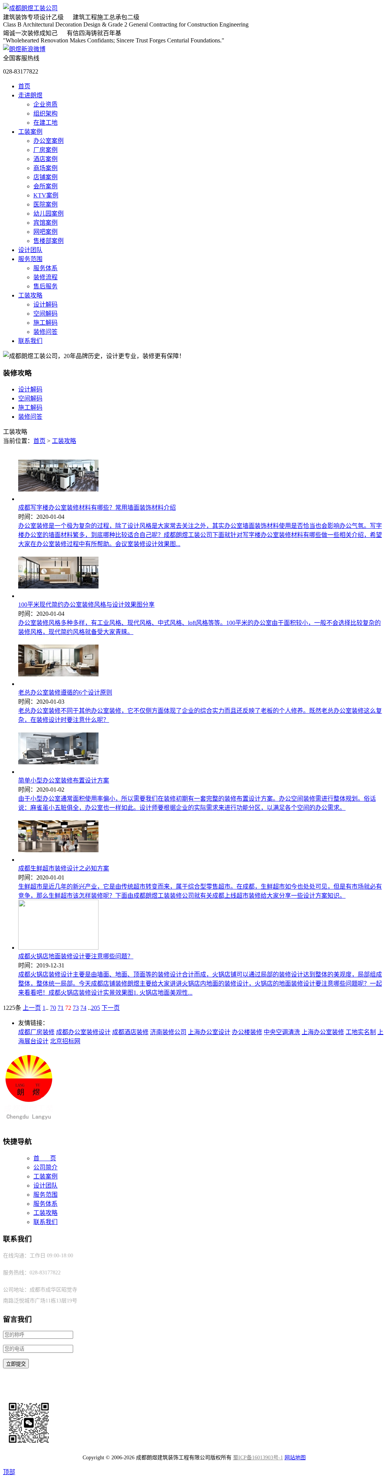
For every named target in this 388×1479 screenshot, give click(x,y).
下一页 (111, 1008)
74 (83, 1008)
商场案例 (45, 168)
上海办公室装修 (323, 1032)
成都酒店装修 (130, 1032)
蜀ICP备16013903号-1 (258, 1457)
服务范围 (30, 259)
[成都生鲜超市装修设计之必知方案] (58, 859)
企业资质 (45, 104)
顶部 (9, 1472)
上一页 (32, 1008)
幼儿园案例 (48, 213)
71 (61, 1008)
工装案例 (30, 131)
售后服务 (45, 286)
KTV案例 (45, 195)
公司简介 (45, 1167)
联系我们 (30, 341)
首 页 (44, 1158)
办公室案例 (48, 141)
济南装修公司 (168, 1032)
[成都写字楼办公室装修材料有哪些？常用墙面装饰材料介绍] (58, 499)
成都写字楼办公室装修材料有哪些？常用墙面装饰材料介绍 (97, 507)
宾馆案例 (45, 222)
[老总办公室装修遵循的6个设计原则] (58, 684)
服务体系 (45, 268)
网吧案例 (45, 232)
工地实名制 (361, 1032)
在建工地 (45, 122)
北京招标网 (65, 1041)
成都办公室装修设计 (83, 1032)
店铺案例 (45, 177)
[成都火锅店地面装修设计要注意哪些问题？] (58, 947)
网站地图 (295, 1457)
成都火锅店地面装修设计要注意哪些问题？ (75, 956)
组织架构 (45, 113)
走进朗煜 (30, 95)
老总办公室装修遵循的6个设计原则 (65, 692)
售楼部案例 (48, 241)
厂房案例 (45, 150)
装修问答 (45, 332)
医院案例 (45, 204)
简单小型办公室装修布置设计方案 (63, 780)
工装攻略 (30, 295)
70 (53, 1008)
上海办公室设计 (209, 1032)
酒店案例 (45, 159)
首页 (24, 86)
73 (76, 1008)
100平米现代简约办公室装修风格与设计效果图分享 (86, 604)
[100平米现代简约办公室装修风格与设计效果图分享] (58, 596)
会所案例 (45, 186)
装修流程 (45, 277)
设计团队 (30, 250)
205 (95, 1008)
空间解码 (45, 313)
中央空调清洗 (282, 1032)
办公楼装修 (247, 1032)
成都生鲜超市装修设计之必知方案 (63, 868)
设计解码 (45, 304)
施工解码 (45, 322)
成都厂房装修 (36, 1032)
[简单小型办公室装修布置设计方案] (58, 771)
